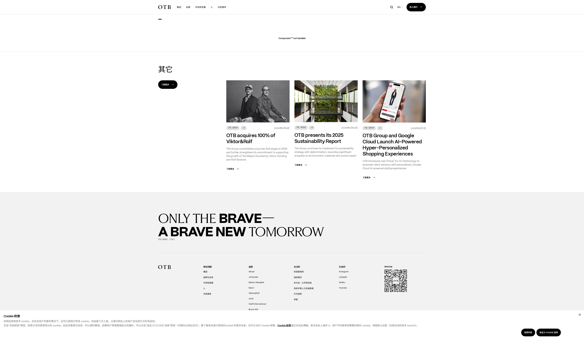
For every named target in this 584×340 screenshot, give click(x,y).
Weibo (342, 282)
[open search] (391, 7)
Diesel (251, 271)
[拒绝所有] (580, 315)
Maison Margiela (256, 282)
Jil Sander (253, 277)
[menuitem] (179, 7)
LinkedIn (343, 277)
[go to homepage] (164, 7)
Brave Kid (253, 309)
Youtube (343, 287)
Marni (251, 287)
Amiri (251, 298)
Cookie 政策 (284, 325)
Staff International (257, 304)
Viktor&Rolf (254, 293)
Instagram (344, 271)
